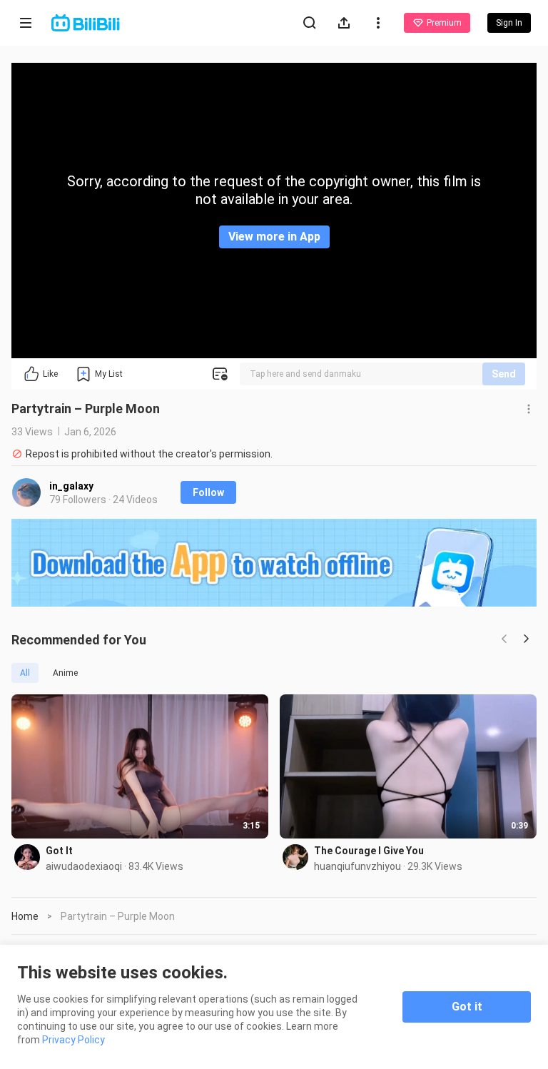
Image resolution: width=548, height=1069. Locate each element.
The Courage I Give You (369, 850)
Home (25, 916)
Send (504, 374)
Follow (208, 492)
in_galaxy (71, 486)
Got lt (59, 850)
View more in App (274, 236)
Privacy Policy (73, 1039)
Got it (467, 1006)
